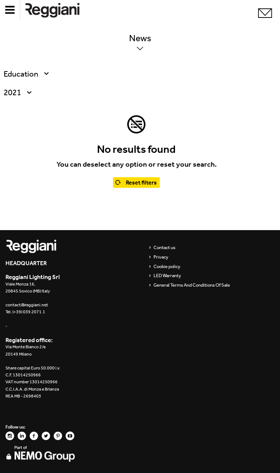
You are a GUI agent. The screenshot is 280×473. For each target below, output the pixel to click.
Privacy (160, 257)
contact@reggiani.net (26, 305)
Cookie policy (166, 267)
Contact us (164, 248)
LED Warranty (167, 276)
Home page (58, 10)
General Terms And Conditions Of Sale (191, 285)
